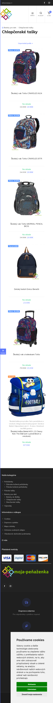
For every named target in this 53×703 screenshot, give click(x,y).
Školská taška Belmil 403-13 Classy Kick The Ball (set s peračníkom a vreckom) (26, 433)
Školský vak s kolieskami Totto (26, 354)
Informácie (6, 3)
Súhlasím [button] (32, 684)
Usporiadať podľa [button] (24, 43)
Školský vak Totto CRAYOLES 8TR (26, 158)
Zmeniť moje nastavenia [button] (32, 694)
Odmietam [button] (31, 689)
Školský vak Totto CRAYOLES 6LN (26, 93)
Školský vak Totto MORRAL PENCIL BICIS (26, 225)
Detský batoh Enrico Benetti (26, 289)
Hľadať (41, 15)
